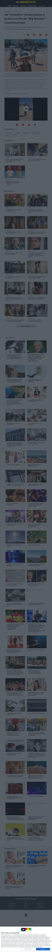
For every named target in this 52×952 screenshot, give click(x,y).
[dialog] (26, 939)
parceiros (12, 934)
